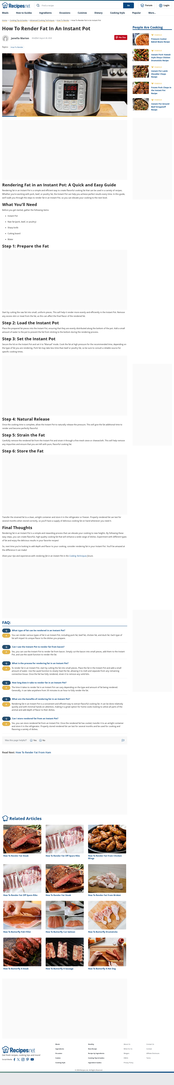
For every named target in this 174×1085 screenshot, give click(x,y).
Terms (148, 1058)
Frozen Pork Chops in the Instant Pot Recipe (161, 90)
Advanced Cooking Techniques (42, 20)
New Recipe (92, 1049)
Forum (148, 5)
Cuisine (58, 1058)
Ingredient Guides (94, 1063)
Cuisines (82, 12)
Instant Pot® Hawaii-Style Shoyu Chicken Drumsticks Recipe (161, 57)
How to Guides (24, 12)
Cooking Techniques (78, 555)
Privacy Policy (128, 1063)
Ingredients (45, 12)
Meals (57, 1044)
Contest (149, 1049)
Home (4, 20)
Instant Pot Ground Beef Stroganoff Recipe (160, 107)
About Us (127, 1044)
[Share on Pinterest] (120, 37)
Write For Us (128, 1049)
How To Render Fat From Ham (33, 752)
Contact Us (150, 1044)
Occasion (58, 1053)
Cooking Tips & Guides (19, 20)
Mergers (126, 1053)
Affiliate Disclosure (152, 1053)
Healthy (91, 1044)
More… (152, 12)
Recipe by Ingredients (96, 1053)
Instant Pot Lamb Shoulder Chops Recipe (159, 74)
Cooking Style (60, 1063)
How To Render (63, 20)
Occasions (64, 12)
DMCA (126, 1058)
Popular (136, 12)
